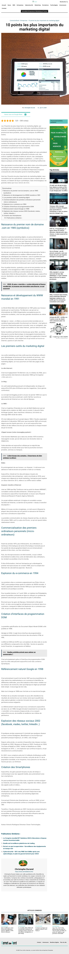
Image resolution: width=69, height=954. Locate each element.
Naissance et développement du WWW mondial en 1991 (22, 195)
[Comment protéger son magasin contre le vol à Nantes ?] (43, 919)
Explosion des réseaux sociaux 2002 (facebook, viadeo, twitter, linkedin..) (22, 212)
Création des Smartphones (12, 215)
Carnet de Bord (14, 20)
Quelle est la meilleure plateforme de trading (19, 843)
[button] (64, 2)
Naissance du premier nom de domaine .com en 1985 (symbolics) (20, 192)
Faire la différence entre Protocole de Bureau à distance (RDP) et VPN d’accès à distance (7, 930)
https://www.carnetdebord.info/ (24, 871)
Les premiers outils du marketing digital (17, 197)
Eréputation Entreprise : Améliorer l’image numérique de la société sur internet (36, 898)
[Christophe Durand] (24, 863)
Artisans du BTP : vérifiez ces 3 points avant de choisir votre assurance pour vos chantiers (58, 319)
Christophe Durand (30, 107)
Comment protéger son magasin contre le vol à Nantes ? (41, 929)
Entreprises (23, 20)
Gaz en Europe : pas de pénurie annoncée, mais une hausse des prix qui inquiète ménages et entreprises (58, 253)
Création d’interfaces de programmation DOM (19, 206)
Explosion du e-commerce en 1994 (15, 204)
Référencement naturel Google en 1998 (16, 209)
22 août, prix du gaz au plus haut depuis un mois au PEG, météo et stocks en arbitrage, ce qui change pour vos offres (58, 187)
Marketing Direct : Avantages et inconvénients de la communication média (12, 898)
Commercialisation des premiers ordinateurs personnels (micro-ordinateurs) (22, 201)
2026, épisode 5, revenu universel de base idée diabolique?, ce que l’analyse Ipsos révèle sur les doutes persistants (58, 275)
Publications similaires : (14, 218)
